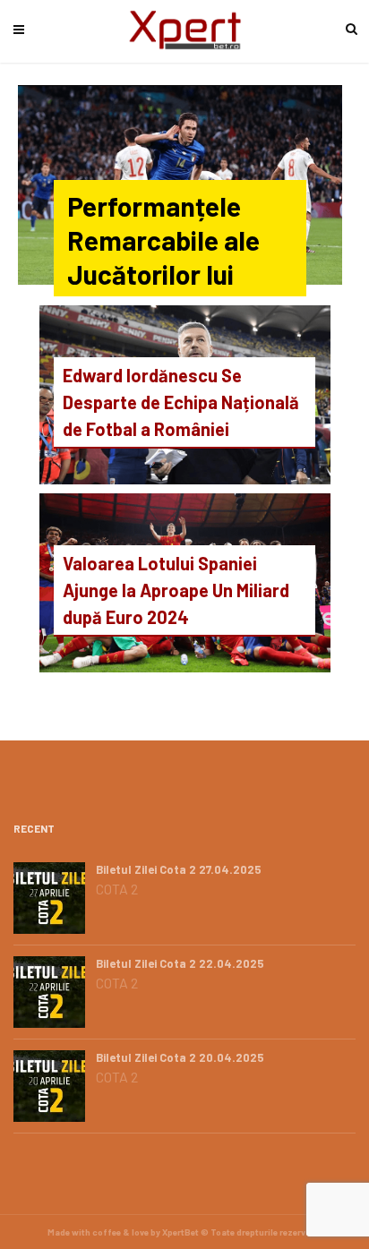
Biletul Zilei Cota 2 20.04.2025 (180, 1057)
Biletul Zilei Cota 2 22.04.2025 (180, 963)
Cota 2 (117, 889)
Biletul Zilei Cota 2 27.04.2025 (179, 869)
